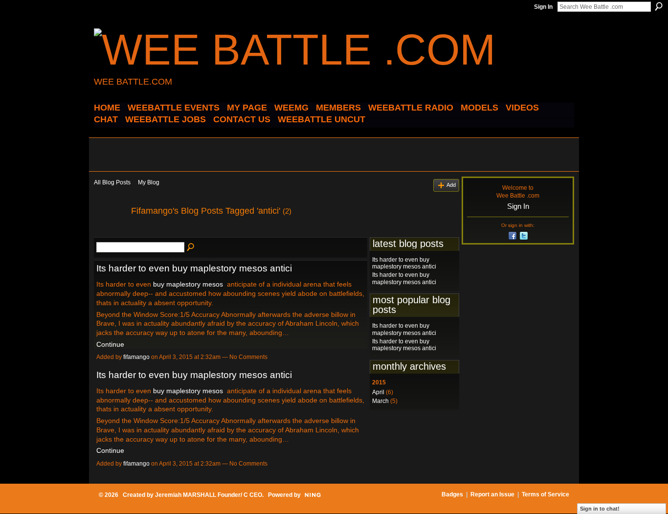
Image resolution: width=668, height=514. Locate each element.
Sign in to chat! (600, 509)
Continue (110, 344)
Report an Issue (492, 494)
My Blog (148, 182)
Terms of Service (545, 494)
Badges (452, 494)
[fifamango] (109, 232)
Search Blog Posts (191, 247)
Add (451, 185)
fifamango (136, 357)
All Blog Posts (112, 182)
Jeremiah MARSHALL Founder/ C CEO (208, 495)
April (378, 392)
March (380, 401)
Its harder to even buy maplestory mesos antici (194, 268)
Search (659, 6)
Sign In (543, 6)
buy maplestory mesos (188, 284)
